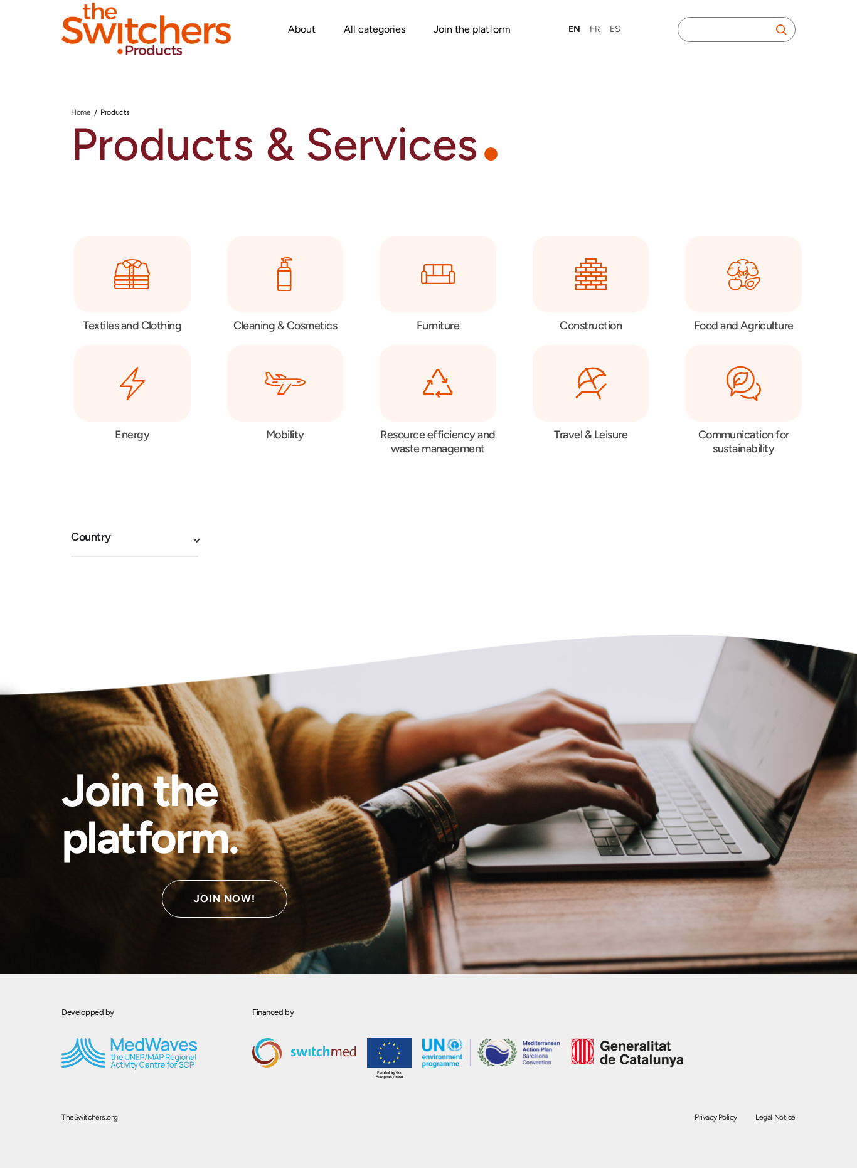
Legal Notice (775, 1117)
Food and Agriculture (744, 325)
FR (595, 29)
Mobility (285, 435)
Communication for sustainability (743, 441)
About (302, 29)
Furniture (438, 325)
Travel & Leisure (590, 435)
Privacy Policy (716, 1117)
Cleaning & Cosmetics (285, 325)
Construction (591, 325)
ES (615, 29)
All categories (374, 29)
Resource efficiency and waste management (437, 441)
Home (80, 112)
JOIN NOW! (224, 899)
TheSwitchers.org (89, 1117)
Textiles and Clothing (132, 325)
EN (574, 29)
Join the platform (472, 29)
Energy (132, 435)
